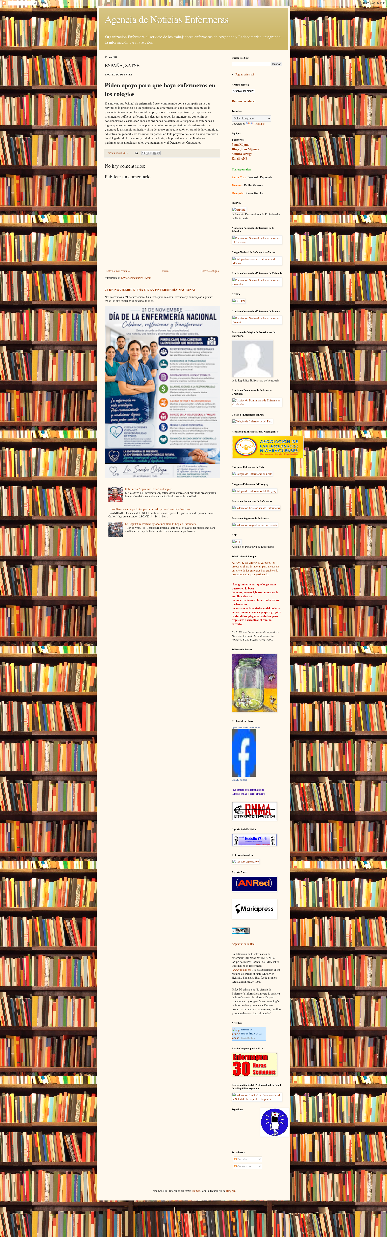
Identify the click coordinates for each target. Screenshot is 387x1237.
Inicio (165, 271)
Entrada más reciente (118, 271)
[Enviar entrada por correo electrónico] (136, 153)
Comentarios (244, 1166)
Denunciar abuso (243, 101)
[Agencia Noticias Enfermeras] (244, 775)
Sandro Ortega (242, 153)
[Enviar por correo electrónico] (143, 153)
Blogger (230, 1191)
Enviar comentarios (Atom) (136, 278)
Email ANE (240, 158)
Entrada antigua (210, 271)
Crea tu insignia (239, 780)
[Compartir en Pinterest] (159, 153)
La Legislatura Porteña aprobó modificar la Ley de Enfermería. (161, 524)
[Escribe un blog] (147, 153)
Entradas (242, 1159)
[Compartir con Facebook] (155, 153)
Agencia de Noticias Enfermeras (167, 19)
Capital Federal (248, 1038)
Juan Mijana (240, 144)
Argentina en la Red (243, 944)
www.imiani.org (242, 970)
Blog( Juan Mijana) (245, 149)
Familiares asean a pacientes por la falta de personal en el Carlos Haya (150, 509)
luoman (196, 1191)
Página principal (244, 74)
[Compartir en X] (151, 153)
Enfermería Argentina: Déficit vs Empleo (148, 489)
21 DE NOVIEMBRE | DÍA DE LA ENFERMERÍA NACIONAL (150, 289)
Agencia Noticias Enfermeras (246, 727)
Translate (259, 123)
